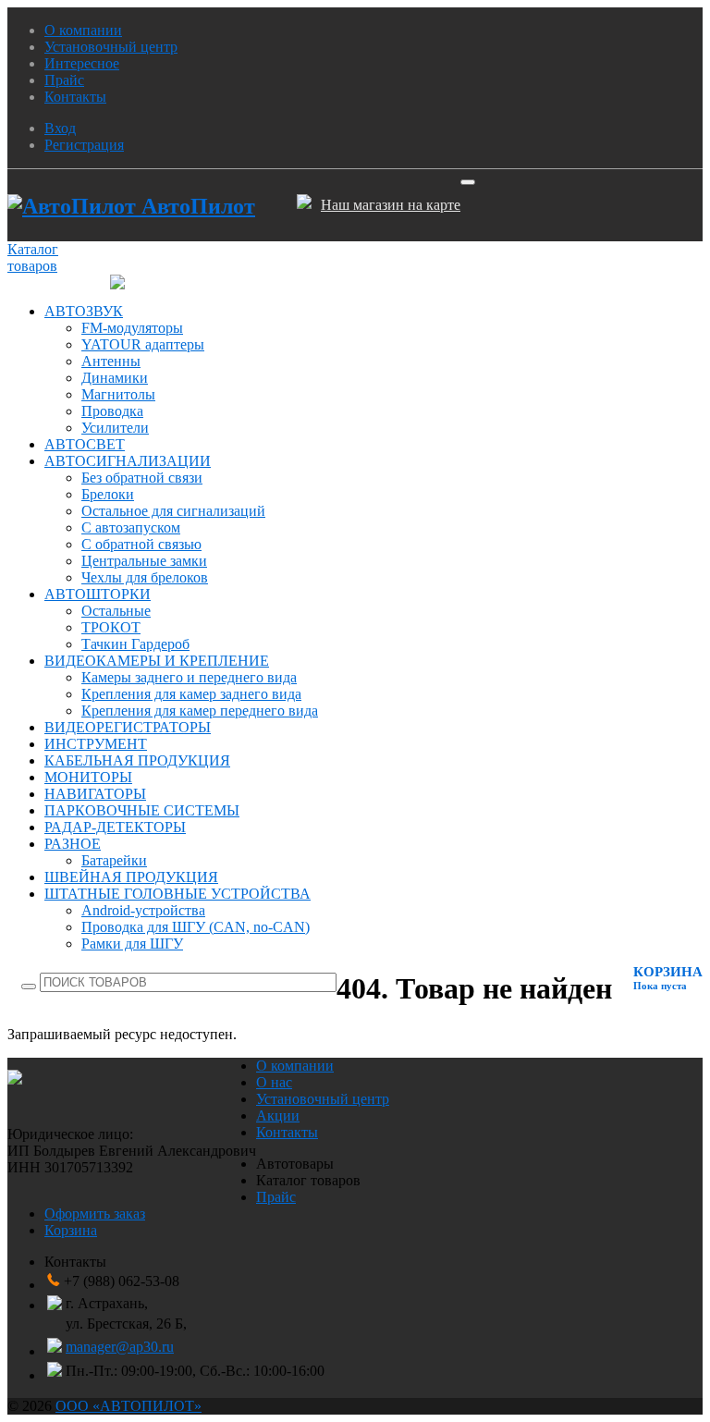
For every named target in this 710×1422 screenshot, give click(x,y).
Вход (60, 128)
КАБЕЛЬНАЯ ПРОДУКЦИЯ (137, 760)
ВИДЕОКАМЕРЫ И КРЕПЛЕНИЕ (156, 660)
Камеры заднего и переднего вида (189, 677)
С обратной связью (141, 544)
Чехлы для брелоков (144, 577)
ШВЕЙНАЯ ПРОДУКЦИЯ (131, 877)
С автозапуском (130, 527)
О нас (274, 1082)
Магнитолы (118, 394)
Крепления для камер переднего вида (199, 710)
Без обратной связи (141, 477)
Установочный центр (111, 47)
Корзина (70, 1230)
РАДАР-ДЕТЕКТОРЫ (115, 827)
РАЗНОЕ (72, 844)
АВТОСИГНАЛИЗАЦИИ (127, 461)
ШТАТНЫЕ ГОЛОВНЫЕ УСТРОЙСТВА (177, 893)
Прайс (64, 80)
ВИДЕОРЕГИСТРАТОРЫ (127, 727)
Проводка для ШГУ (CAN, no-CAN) (195, 927)
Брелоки (107, 494)
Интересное (81, 63)
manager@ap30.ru (120, 1347)
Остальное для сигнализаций (173, 511)
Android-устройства (143, 910)
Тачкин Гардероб (135, 644)
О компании (83, 30)
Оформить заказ (94, 1213)
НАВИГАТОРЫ (95, 794)
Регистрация (84, 145)
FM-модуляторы (132, 328)
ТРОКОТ (111, 627)
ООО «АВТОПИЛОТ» (128, 1406)
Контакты (75, 96)
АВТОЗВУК (83, 311)
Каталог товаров (32, 257)
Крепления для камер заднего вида (191, 694)
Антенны (111, 361)
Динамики (114, 378)
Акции (278, 1115)
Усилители (115, 427)
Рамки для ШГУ (132, 943)
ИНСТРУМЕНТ (95, 744)
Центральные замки (144, 561)
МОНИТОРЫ (88, 777)
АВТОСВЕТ (84, 444)
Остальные (116, 611)
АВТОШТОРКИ (97, 594)
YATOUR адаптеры (142, 344)
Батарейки (114, 860)
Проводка (112, 411)
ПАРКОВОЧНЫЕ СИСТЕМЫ (141, 810)
